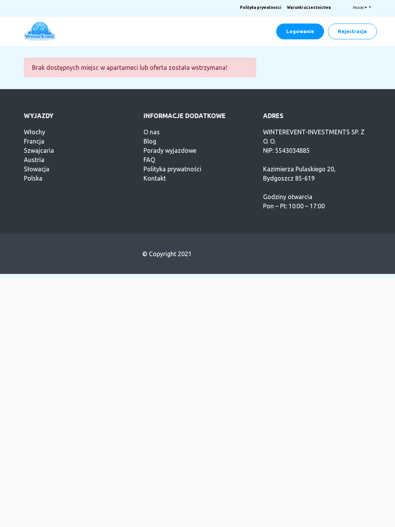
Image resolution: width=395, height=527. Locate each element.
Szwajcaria (39, 150)
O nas (151, 131)
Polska (33, 178)
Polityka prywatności (260, 7)
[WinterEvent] (40, 30)
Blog (149, 141)
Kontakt (154, 178)
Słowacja (36, 169)
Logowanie (300, 31)
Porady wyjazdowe (169, 150)
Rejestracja (352, 31)
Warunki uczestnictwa (309, 7)
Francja (34, 141)
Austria (34, 159)
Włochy (34, 131)
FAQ (149, 159)
